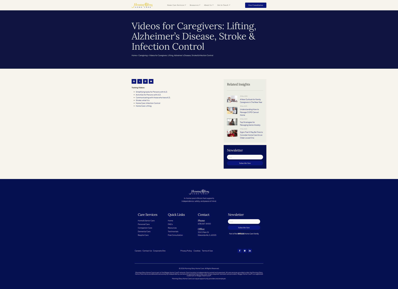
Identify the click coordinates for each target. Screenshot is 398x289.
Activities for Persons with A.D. (148, 95)
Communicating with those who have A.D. (153, 97)
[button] (134, 81)
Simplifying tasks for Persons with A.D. (152, 92)
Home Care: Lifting (143, 106)
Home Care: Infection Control (148, 103)
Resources (194, 5)
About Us (208, 5)
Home (134, 55)
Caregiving (142, 55)
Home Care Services (175, 5)
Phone (201, 220)
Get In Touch (222, 5)
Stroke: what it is (143, 100)
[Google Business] (245, 251)
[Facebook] (239, 251)
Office (201, 229)
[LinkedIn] (250, 251)
